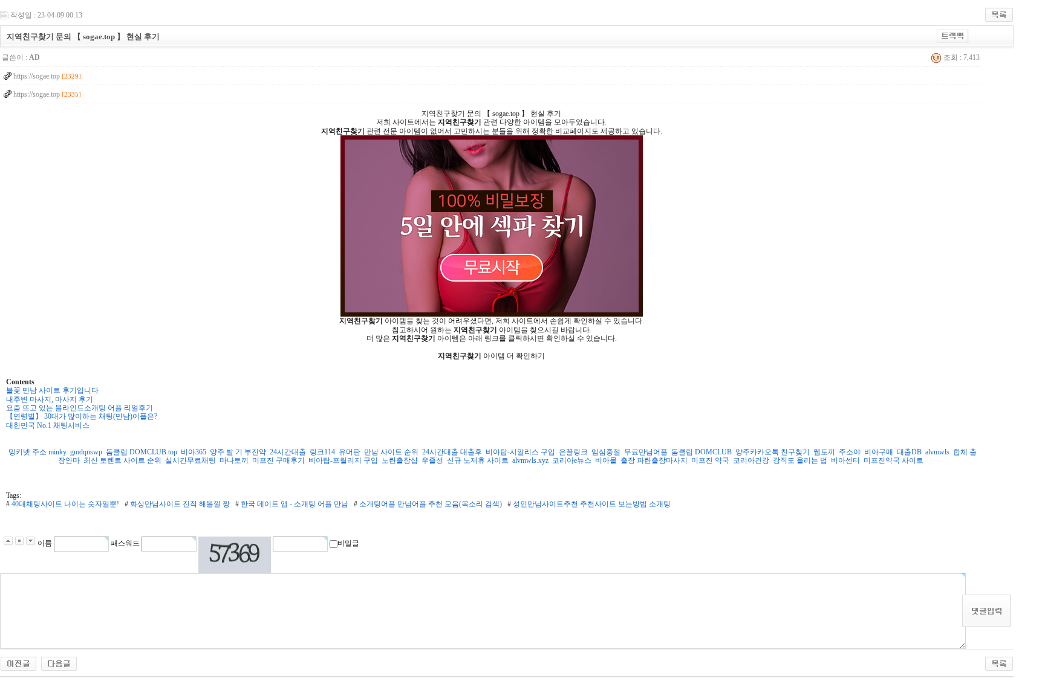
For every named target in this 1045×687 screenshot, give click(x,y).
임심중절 (605, 452)
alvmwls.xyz (530, 460)
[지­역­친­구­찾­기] (491, 226)
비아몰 (606, 460)
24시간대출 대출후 (452, 452)
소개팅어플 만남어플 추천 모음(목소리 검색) (429, 504)
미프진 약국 (710, 460)
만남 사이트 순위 (391, 452)
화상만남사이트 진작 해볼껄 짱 (179, 504)
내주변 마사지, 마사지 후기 (49, 399)
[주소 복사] (953, 34)
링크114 (322, 452)
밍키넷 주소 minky (37, 452)
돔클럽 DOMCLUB (701, 452)
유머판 (349, 452)
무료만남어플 (646, 452)
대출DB (909, 452)
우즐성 (432, 460)
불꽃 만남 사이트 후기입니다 (52, 390)
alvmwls (937, 452)
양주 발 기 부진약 (238, 452)
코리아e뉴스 (571, 460)
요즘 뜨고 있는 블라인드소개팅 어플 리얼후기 (79, 408)
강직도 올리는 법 (800, 460)
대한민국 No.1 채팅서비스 (48, 425)
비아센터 (845, 460)
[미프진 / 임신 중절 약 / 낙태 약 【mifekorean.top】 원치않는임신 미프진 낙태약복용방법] (18, 660)
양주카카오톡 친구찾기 (772, 452)
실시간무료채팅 (190, 460)
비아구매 (878, 452)
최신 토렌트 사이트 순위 (122, 460)
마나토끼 (234, 460)
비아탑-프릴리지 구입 (343, 460)
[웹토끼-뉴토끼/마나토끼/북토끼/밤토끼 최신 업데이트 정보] (59, 660)
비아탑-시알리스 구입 (520, 452)
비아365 (193, 452)
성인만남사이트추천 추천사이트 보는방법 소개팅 (591, 504)
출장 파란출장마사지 (654, 460)
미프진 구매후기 (278, 460)
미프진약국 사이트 (893, 460)
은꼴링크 (573, 452)
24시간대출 (288, 452)
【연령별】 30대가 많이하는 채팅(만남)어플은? (81, 416)
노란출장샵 (400, 460)
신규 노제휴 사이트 (478, 460)
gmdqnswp (86, 452)
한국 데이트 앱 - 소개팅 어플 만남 (293, 504)
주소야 (850, 452)
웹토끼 (824, 452)
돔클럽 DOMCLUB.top (141, 452)
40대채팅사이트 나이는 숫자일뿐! (64, 504)
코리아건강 (751, 460)
